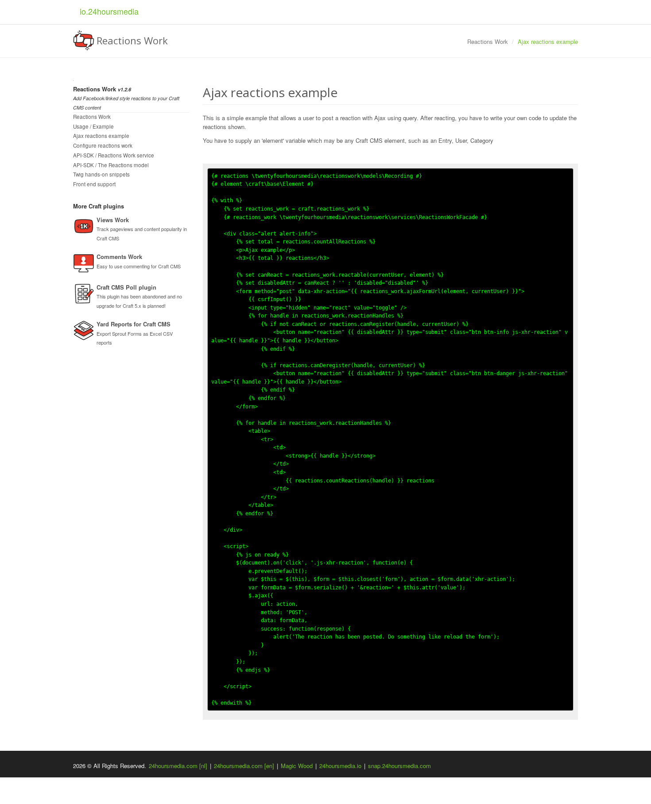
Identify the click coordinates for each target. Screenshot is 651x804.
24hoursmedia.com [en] (244, 765)
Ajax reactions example (101, 135)
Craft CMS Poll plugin (126, 287)
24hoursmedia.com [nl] (178, 765)
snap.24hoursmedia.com (399, 765)
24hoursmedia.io (340, 765)
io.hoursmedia (109, 11)
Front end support (94, 184)
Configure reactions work (102, 145)
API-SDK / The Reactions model (111, 165)
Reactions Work (92, 116)
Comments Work (119, 256)
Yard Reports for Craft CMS (133, 324)
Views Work (113, 220)
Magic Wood (297, 765)
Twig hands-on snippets (101, 174)
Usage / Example (93, 126)
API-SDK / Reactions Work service (113, 155)
